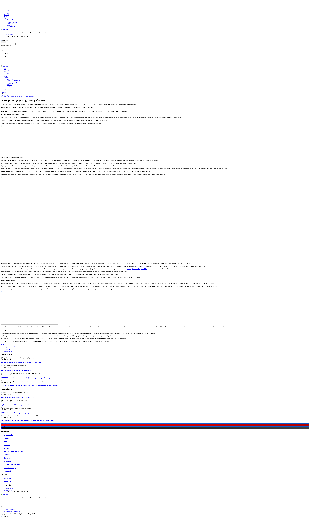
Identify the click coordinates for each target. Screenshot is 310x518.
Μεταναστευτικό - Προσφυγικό (14, 451)
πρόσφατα (8, 347)
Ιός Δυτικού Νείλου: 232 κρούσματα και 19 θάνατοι (18, 405)
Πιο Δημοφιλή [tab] (7, 349)
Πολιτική (6, 13)
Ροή (5, 9)
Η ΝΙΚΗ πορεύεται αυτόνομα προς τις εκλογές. (16, 370)
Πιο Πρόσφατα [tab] (8, 351)
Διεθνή (5, 16)
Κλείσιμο (3, 42)
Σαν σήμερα (14, 347)
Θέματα (6, 18)
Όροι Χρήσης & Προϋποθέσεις (12, 511)
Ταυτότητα (7, 478)
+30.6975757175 (8, 34)
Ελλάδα (6, 12)
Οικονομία (6, 15)
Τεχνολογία (10, 19)
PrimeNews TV (11, 26)
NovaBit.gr (45, 514)
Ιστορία (20, 347)
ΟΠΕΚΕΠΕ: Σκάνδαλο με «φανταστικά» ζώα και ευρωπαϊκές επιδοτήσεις (25, 378)
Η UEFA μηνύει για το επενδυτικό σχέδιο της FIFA (17, 397)
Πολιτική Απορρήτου (9, 509)
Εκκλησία (7, 455)
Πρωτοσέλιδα (8, 435)
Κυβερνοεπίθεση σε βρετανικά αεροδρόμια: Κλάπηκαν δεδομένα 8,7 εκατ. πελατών (28, 420)
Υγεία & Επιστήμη (12, 22)
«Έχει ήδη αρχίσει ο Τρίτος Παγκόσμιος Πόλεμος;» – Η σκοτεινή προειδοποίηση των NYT (31, 385)
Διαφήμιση (7, 481)
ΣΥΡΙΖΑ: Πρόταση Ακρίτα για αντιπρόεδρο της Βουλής (19, 413)
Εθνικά (6, 448)
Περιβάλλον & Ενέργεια (13, 20)
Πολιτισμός (10, 23)
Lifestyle (9, 25)
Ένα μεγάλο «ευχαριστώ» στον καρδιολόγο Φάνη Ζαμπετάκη (21, 362)
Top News (6, 10)
